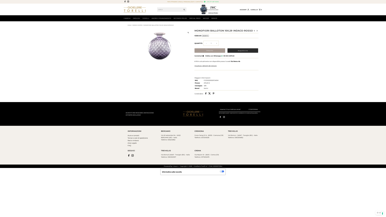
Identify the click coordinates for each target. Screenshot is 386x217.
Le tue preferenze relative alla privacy (202, 171)
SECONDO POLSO (180, 18)
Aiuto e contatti (133, 135)
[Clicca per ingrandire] (188, 32)
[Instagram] (128, 2)
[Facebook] (125, 2)
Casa (129, 25)
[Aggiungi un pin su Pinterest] (213, 93)
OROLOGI (136, 18)
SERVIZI (214, 18)
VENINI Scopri (137, 25)
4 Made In (176, 166)
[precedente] (254, 30)
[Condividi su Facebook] (205, 93)
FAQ (129, 145)
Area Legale (132, 143)
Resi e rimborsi (133, 140)
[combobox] (169, 9)
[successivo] (257, 30)
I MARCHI (127, 18)
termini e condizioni (238, 113)
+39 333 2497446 (228, 56)
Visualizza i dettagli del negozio (206, 66)
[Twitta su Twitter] (209, 93)
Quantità (198, 43)
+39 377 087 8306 (212, 2)
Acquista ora (243, 51)
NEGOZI (206, 18)
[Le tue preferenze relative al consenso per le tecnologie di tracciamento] (382, 213)
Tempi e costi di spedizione (138, 138)
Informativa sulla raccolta (172, 172)
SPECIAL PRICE (195, 18)
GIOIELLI (146, 18)
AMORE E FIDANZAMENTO (161, 18)
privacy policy (254, 113)
